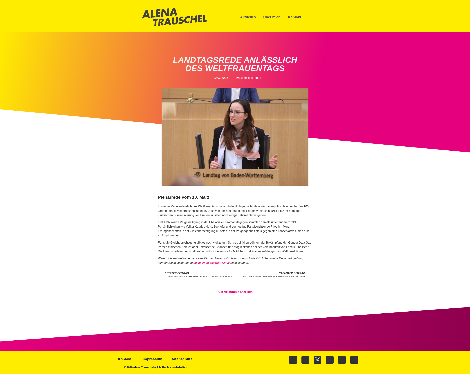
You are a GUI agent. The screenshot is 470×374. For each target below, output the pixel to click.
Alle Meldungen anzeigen (235, 291)
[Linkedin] (330, 360)
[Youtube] (342, 360)
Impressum (152, 359)
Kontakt (294, 17)
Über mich (272, 17)
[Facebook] (293, 360)
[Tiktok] (354, 360)
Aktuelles (248, 17)
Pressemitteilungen (248, 77)
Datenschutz (181, 359)
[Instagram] (305, 360)
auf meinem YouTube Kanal (212, 262)
